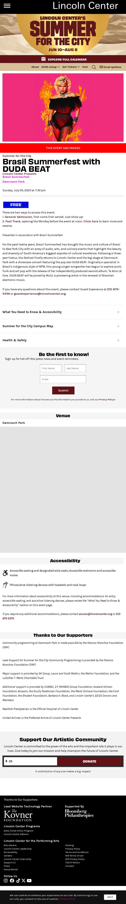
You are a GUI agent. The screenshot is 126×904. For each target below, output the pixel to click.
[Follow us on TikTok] (19, 881)
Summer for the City (16, 156)
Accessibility (10, 852)
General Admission (18, 217)
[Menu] (7, 6)
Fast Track (13, 221)
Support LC (10, 862)
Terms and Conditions (77, 852)
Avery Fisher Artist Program (18, 830)
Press (7, 866)
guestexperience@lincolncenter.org (40, 293)
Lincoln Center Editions (16, 834)
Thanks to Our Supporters (21, 799)
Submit (63, 390)
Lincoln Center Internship (17, 859)
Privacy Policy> (107, 399)
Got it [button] (110, 897)
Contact (69, 866)
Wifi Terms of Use (74, 855)
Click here (91, 221)
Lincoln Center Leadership (18, 848)
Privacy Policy (72, 848)
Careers (8, 855)
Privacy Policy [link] (67, 898)
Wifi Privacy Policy (74, 859)
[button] (63, 59)
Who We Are (10, 845)
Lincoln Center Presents (19, 174)
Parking (69, 845)
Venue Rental (11, 869)
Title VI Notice (72, 862)
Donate (89, 761)
